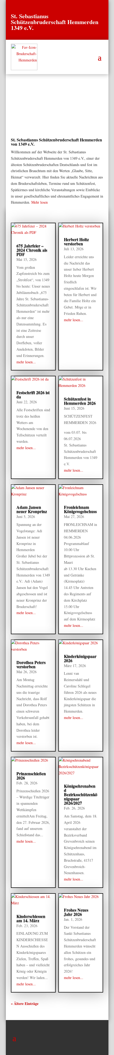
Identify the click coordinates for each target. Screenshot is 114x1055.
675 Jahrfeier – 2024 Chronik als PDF (31, 250)
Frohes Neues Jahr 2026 (76, 912)
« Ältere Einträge (24, 1003)
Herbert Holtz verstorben (76, 241)
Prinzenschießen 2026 (31, 775)
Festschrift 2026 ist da (33, 394)
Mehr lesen (39, 202)
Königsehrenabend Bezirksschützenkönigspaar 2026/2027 (80, 794)
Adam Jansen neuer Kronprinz (31, 509)
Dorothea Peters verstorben (31, 664)
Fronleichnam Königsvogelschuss (80, 509)
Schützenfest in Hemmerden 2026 (80, 401)
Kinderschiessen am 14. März (30, 918)
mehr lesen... (26, 361)
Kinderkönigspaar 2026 (80, 658)
